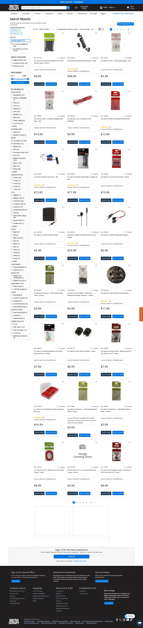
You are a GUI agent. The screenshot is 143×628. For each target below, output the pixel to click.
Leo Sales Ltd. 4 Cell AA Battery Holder (46, 235)
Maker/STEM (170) (19, 60)
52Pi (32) (16, 149)
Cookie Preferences (91, 623)
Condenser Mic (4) (19, 204)
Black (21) (16, 232)
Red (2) (15, 235)
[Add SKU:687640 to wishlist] (96, 91)
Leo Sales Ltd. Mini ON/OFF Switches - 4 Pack (81, 351)
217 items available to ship (20, 45)
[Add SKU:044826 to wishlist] (96, 149)
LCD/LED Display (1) (20, 289)
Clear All (12, 37)
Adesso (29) (17, 163)
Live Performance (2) (20, 304)
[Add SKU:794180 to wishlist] (129, 149)
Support (103, 14)
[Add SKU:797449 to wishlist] (96, 442)
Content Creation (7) (20, 298)
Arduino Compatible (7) (20, 99)
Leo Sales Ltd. (16, 33)
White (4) (16, 244)
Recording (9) (17, 295)
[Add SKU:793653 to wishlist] (96, 265)
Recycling (13, 601)
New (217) (16, 132)
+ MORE (14, 126)
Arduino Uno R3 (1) (19, 281)
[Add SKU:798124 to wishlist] (129, 33)
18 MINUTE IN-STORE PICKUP (123, 14)
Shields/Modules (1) (20, 267)
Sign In (71, 556)
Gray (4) (16, 241)
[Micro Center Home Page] (14, 7)
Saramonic (15, 30)
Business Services (62, 606)
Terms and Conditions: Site (31, 623)
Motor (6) (16, 117)
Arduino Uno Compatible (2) (18, 277)
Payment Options (38, 598)
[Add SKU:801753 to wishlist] (96, 323)
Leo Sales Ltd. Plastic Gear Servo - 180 (46, 177)
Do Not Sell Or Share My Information (92, 621)
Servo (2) (16, 106)
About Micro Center (29, 621)
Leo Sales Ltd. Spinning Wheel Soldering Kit (114, 293)
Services (70, 14)
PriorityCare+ (82, 14)
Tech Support (83, 593)
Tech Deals (78, 2)
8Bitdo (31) (17, 147)
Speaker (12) (17, 114)
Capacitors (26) (18, 201)
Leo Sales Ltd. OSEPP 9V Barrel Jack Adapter (114, 235)
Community (59, 591)
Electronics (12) (18, 66)
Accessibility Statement (43, 621)
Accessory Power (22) (20, 152)
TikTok (131, 620)
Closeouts (82, 591)
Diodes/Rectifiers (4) (20, 210)
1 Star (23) (16, 189)
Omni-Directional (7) (20, 312)
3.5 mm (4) (17, 333)
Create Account (80, 561)
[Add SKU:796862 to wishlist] (96, 381)
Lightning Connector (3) (20, 337)
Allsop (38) (16, 169)
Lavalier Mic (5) (18, 223)
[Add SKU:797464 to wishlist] (62, 33)
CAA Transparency (75, 621)
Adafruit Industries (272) (19, 159)
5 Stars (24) (17, 178)
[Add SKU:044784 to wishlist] (62, 207)
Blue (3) (16, 247)
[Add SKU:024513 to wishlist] (96, 33)
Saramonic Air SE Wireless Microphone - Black (81, 61)
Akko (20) (16, 166)
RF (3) (15, 324)
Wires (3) (16, 103)
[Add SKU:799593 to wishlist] (129, 323)
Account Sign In (79, 623)
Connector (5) (18, 207)
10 (128, 29)
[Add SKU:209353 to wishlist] (129, 207)
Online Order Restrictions (41, 596)
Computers (49, 14)
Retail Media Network (63, 608)
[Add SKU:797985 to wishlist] (62, 91)
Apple (60, 14)
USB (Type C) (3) (19, 327)
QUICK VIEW (39, 84)
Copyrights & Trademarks (66, 623)
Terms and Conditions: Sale (48, 623)
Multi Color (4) (18, 238)
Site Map (59, 611)
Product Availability (39, 593)
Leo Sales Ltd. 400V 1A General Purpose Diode (115, 119)
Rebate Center (60, 596)
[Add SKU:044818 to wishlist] (62, 323)
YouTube (127, 620)
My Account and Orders (17, 591)
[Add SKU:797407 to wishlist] (62, 381)
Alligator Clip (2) (18, 198)
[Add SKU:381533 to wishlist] (62, 149)
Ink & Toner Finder (62, 598)
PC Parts (37, 14)
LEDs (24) (16, 111)
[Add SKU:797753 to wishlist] (62, 442)
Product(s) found (125, 24)
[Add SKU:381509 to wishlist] (129, 265)
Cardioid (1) (17, 315)
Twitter (120, 620)
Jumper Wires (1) (18, 220)
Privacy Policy (109, 621)
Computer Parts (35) (20, 63)
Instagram (124, 620)
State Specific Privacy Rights (60, 621)
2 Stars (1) (16, 186)
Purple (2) (16, 253)
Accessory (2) (17, 123)
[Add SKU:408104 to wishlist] (96, 207)
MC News (93, 14)
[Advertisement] (52, 521)
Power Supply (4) (19, 120)
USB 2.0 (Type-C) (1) (20, 330)
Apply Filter (20, 82)
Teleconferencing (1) (20, 307)
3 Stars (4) (16, 183)
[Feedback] (141, 314)
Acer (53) (16, 155)
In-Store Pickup (38, 591)
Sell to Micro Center (62, 603)
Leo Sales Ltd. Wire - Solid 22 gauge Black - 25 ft (116, 61)
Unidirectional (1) (19, 318)
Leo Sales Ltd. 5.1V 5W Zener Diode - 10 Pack (115, 177)
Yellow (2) (16, 255)
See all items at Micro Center (20, 50)
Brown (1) (16, 258)
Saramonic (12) (18, 144)
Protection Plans (15, 603)
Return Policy (14, 593)
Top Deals (25, 14)
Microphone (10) (18, 95)
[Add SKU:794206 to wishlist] (129, 91)
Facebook (116, 620)
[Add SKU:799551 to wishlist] (129, 442)
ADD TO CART (51, 84)
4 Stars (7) (16, 180)
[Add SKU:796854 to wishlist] (62, 265)
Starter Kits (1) (18, 270)
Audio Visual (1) (18, 286)
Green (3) (16, 250)
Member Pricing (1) (19, 135)
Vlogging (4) (17, 301)
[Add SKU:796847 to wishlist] (129, 381)
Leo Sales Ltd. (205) (20, 141)
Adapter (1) (17, 109)
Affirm (35, 601)
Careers (58, 601)
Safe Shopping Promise (17, 598)
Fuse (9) (16, 213)
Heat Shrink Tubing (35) (19, 216)
